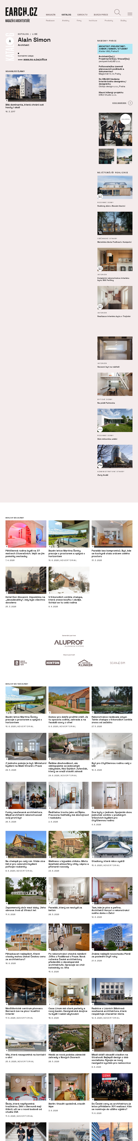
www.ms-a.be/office (35, 59)
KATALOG (23, 34)
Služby (123, 20)
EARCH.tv (82, 14)
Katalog (66, 14)
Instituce (93, 20)
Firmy (79, 20)
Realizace (50, 20)
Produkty (109, 20)
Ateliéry (65, 20)
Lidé (35, 34)
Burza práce (101, 14)
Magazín (50, 14)
